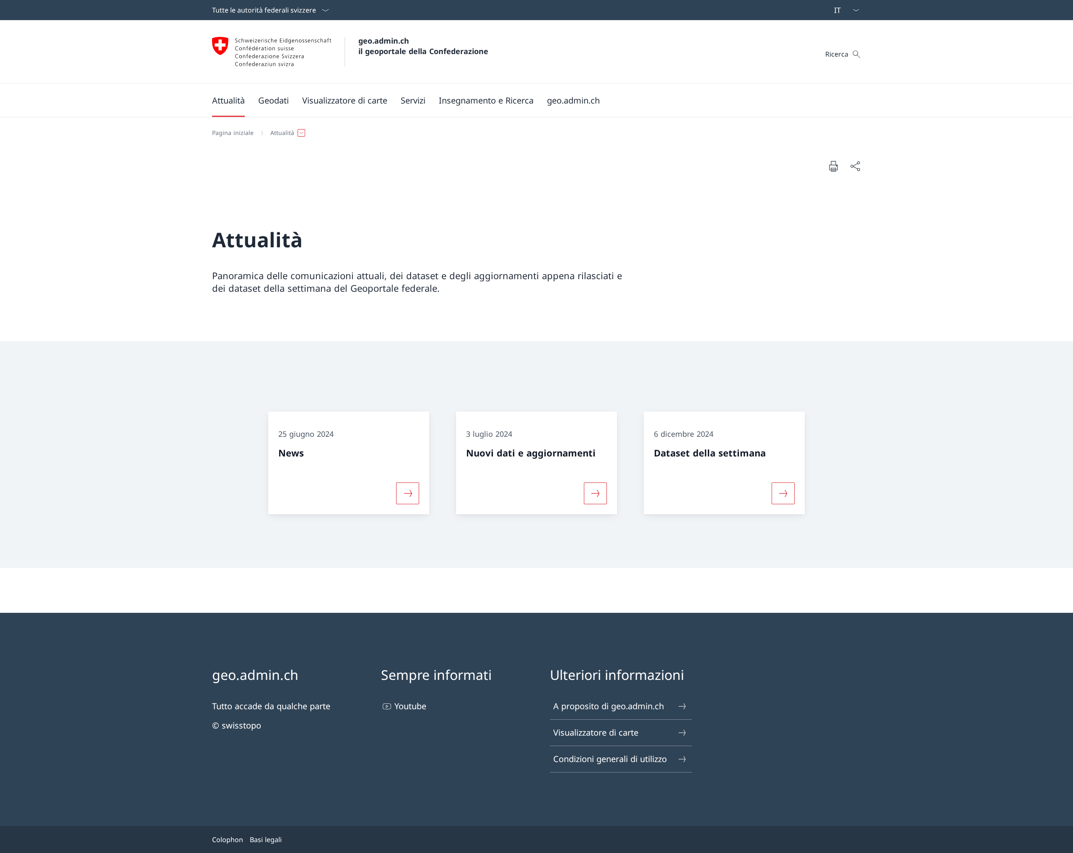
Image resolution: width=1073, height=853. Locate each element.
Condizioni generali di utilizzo (610, 759)
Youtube (410, 706)
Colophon (227, 839)
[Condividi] (855, 166)
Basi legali (266, 839)
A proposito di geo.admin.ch (608, 706)
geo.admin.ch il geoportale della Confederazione (423, 46)
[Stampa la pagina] (833, 166)
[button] (228, 100)
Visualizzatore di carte (595, 732)
